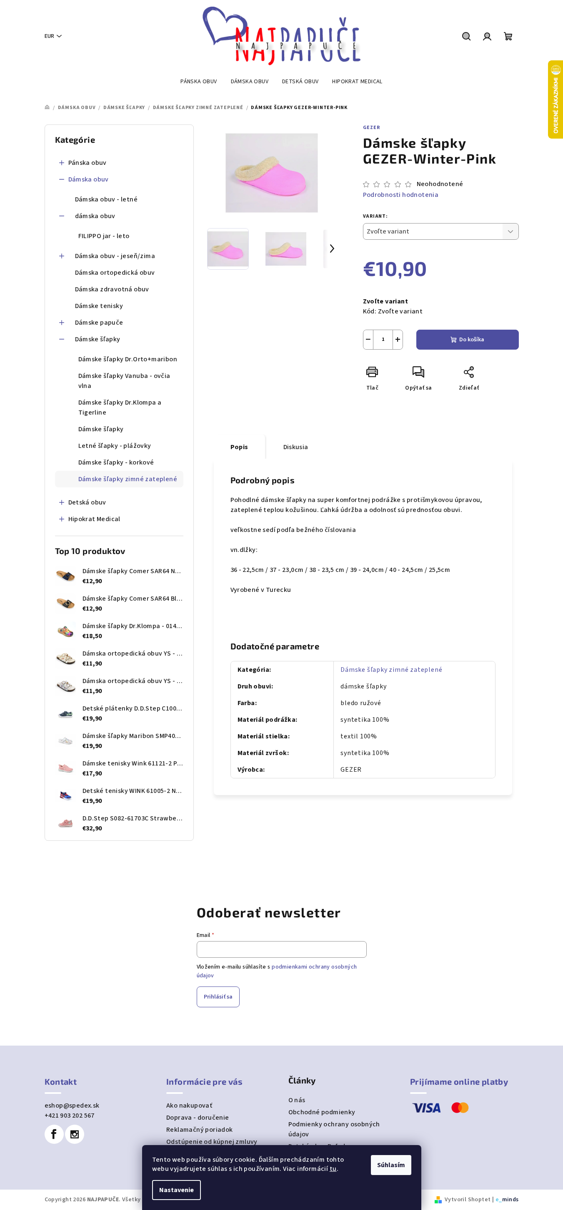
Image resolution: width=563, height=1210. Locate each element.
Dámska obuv (88, 179)
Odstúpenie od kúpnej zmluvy (212, 1141)
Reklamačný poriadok (199, 1129)
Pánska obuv (87, 162)
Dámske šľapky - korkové (116, 462)
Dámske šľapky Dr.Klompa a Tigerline (120, 407)
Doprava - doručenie (197, 1117)
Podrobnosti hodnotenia (401, 194)
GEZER (371, 127)
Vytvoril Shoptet (467, 1199)
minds (510, 1199)
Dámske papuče (99, 322)
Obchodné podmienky (321, 1112)
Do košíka (471, 339)
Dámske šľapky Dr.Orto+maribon (128, 359)
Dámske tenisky (99, 306)
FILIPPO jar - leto (104, 236)
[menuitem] (198, 81)
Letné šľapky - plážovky (114, 445)
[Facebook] (54, 1134)
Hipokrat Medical (94, 519)
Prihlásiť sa (218, 997)
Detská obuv (87, 502)
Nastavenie (176, 1190)
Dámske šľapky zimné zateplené (128, 479)
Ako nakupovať (189, 1105)
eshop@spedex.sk (72, 1105)
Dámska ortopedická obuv (115, 272)
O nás (296, 1100)
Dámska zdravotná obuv (112, 289)
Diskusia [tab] (295, 447)
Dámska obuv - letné (106, 199)
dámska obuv (95, 216)
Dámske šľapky (97, 339)
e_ (498, 1199)
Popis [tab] (239, 447)
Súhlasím (391, 1165)
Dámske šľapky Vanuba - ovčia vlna (124, 380)
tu (333, 1168)
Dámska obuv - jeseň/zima (115, 256)
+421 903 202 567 (70, 1115)
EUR (49, 36)
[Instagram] (74, 1134)
